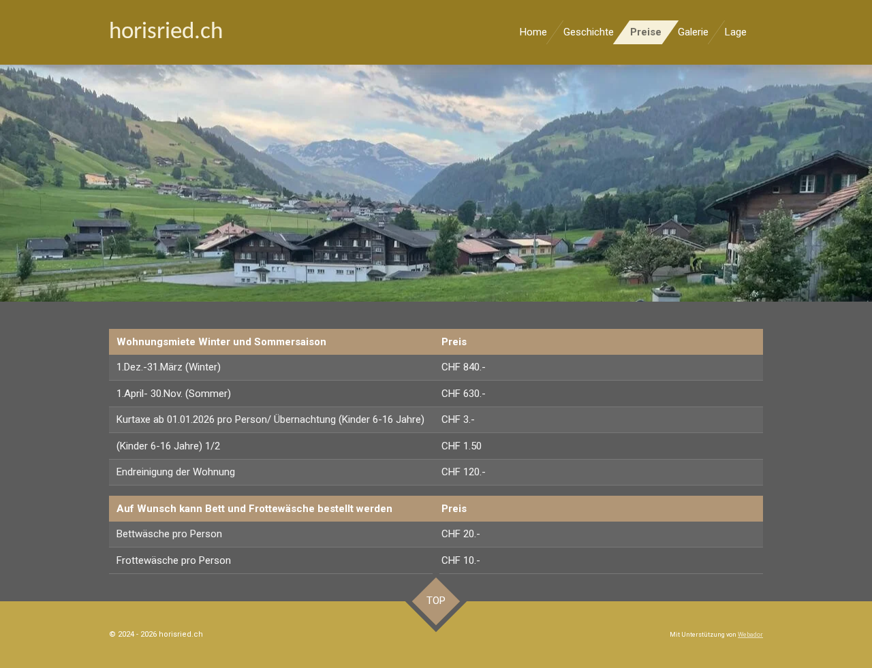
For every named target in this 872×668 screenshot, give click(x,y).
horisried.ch (166, 32)
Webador (750, 634)
